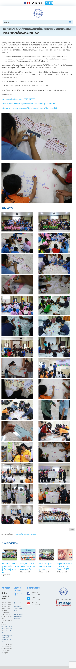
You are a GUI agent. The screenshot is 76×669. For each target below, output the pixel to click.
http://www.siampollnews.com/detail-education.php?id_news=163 (29, 108)
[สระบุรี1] (54, 506)
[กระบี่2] (54, 213)
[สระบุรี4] (17, 401)
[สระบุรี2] (17, 380)
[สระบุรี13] (54, 485)
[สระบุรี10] (17, 464)
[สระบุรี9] (54, 443)
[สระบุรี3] (54, 380)
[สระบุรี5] (54, 401)
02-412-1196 (39, 3)
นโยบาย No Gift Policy (6, 643)
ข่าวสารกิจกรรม (32, 534)
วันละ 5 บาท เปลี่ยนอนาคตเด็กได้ (28, 566)
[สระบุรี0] (54, 359)
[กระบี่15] (17, 359)
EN (51, 3)
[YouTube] (28, 3)
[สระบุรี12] (17, 485)
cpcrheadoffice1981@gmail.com (6, 630)
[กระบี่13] (17, 338)
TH (47, 3)
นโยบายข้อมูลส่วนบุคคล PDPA (6, 639)
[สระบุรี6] (17, 422)
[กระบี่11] (17, 317)
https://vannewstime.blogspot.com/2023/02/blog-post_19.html (28, 103)
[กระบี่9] (17, 296)
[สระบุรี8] (17, 443)
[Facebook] (25, 3)
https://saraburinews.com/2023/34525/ (18, 99)
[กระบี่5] (17, 255)
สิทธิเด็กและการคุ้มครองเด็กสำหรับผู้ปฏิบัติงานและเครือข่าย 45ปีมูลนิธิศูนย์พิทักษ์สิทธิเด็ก (66, 569)
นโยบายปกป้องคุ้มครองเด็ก (18, 605)
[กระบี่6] (54, 255)
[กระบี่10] (54, 296)
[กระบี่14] (54, 338)
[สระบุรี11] (54, 464)
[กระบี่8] (54, 276)
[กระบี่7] (17, 276)
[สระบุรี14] (17, 506)
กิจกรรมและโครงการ (20, 534)
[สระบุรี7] (54, 422)
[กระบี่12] (54, 317)
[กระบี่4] (54, 234)
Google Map (6, 634)
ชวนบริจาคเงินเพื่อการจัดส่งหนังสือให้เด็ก (47, 566)
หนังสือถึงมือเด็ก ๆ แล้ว (9, 565)
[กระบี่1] (17, 213)
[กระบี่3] (17, 234)
